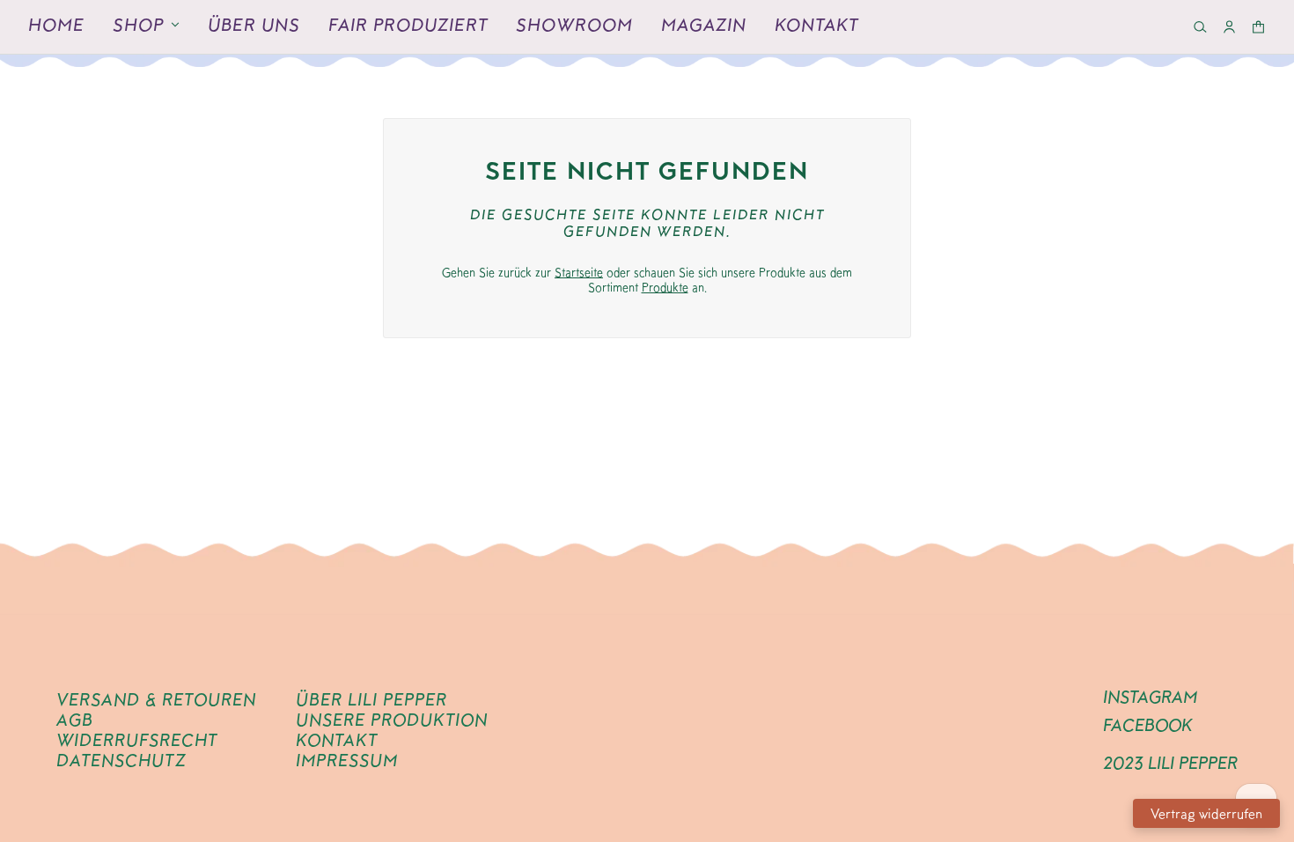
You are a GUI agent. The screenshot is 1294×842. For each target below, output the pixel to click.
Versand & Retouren (156, 699)
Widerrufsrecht (136, 739)
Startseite (579, 272)
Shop (138, 24)
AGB (74, 719)
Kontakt (816, 24)
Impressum (347, 760)
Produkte (665, 287)
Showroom (574, 24)
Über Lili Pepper (371, 699)
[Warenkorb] (1258, 26)
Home (56, 24)
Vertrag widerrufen (1206, 813)
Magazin (703, 24)
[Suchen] (1200, 26)
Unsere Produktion (392, 719)
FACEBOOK (1148, 724)
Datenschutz (121, 760)
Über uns (254, 24)
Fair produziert (408, 24)
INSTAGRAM (1150, 696)
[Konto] (1229, 26)
